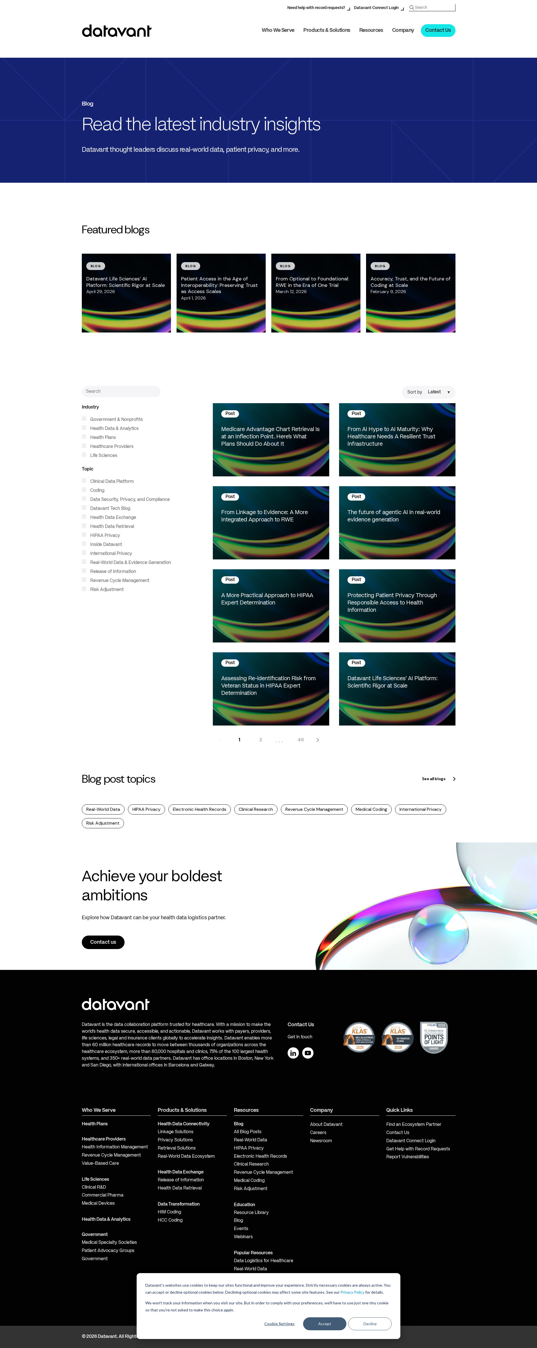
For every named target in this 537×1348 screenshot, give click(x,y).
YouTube (307, 1053)
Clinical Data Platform (111, 481)
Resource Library (251, 1213)
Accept (324, 1323)
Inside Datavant (105, 545)
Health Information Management (115, 1147)
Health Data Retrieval (111, 527)
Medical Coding (371, 809)
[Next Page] (317, 740)
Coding (96, 490)
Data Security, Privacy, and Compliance (129, 499)
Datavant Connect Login (376, 8)
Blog (238, 1220)
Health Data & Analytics (114, 429)
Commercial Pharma (102, 1195)
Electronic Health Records (199, 809)
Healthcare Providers (111, 447)
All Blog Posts (247, 1132)
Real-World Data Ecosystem (186, 1156)
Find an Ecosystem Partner (413, 1124)
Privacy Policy (352, 1292)
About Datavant (326, 1124)
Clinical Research (256, 809)
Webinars (243, 1237)
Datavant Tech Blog (109, 508)
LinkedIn (293, 1053)
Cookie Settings (279, 1323)
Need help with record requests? (316, 8)
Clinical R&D (94, 1187)
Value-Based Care (100, 1163)
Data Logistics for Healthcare (263, 1261)
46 (300, 739)
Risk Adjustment (106, 590)
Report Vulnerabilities (407, 1157)
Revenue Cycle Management (119, 581)
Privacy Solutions (175, 1140)
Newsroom (321, 1141)
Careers (318, 1133)
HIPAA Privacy (104, 536)
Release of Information (181, 1180)
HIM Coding (169, 1212)
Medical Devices (98, 1203)
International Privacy (110, 554)
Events (241, 1229)
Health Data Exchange (112, 517)
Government (95, 1235)
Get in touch (300, 1037)
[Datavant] (117, 30)
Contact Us (438, 30)
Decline (370, 1323)
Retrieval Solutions (177, 1148)
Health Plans (102, 438)
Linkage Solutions (175, 1132)
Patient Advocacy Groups (108, 1251)
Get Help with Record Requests (418, 1149)
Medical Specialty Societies (109, 1242)
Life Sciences (103, 456)
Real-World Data (103, 809)
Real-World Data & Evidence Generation (130, 563)
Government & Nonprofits (116, 420)
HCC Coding (170, 1220)
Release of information (112, 572)
